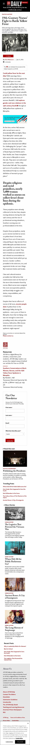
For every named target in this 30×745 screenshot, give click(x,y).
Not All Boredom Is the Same (11, 493)
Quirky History (9, 557)
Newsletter (24, 2)
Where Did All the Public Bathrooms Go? (14, 486)
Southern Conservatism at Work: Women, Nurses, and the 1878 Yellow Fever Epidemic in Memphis (14, 371)
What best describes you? (13, 431)
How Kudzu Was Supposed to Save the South (14, 490)
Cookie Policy (15, 720)
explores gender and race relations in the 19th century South (14, 103)
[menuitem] (25, 2)
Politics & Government (9, 468)
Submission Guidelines (10, 699)
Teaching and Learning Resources (13, 707)
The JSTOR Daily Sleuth (10, 705)
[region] (15, 733)
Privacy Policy (6, 720)
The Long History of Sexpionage (14, 629)
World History (9, 522)
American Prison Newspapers (12, 710)
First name (9, 407)
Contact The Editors (9, 694)
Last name (9, 415)
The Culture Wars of (14, 496)
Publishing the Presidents (14, 471)
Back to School (8, 649)
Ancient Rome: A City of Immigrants (13, 500)
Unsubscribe (7, 702)
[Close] (28, 723)
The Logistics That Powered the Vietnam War (14, 527)
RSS (4, 712)
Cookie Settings (9, 741)
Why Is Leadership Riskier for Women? (15, 646)
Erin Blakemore (9, 60)
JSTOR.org (5, 717)
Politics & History (7, 14)
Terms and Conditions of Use (17, 717)
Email (8, 423)
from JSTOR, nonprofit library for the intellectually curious (15, 8)
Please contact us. (8, 336)
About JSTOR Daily (9, 692)
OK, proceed (20, 742)
